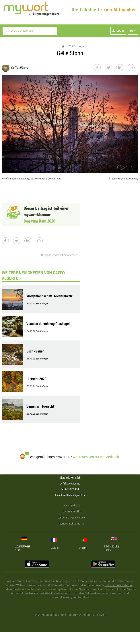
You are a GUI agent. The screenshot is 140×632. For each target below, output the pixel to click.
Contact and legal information (72, 517)
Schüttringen (77, 46)
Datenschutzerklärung (119, 585)
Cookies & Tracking (72, 511)
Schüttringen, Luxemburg (124, 178)
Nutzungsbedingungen (70, 523)
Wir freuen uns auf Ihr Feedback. (96, 457)
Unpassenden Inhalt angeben (60, 255)
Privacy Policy (70, 505)
